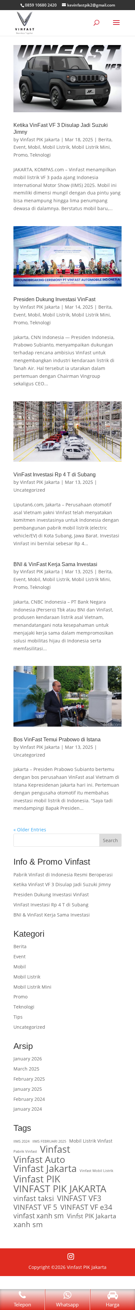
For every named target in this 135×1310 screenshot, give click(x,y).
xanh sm (28, 1224)
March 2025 (26, 1069)
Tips (18, 1017)
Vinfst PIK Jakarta (91, 1216)
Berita (104, 139)
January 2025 (27, 1089)
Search (110, 840)
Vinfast (55, 1149)
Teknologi (40, 155)
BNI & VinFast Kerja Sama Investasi (55, 564)
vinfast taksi (33, 1198)
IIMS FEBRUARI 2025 (49, 1141)
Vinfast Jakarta (45, 1169)
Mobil (34, 147)
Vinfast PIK (36, 1179)
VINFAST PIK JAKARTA (59, 1189)
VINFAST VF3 (79, 1198)
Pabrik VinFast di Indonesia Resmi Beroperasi (63, 874)
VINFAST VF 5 (35, 1207)
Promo (20, 155)
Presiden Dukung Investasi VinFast (54, 299)
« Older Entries (29, 829)
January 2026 (27, 1059)
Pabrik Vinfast (25, 1151)
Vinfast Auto (39, 1160)
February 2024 (29, 1099)
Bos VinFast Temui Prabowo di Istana (57, 739)
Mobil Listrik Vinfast (90, 1141)
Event (19, 147)
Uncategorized (29, 490)
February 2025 (29, 1079)
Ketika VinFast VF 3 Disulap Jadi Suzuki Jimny (62, 884)
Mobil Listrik (56, 147)
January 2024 (27, 1109)
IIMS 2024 (21, 1141)
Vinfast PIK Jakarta (40, 139)
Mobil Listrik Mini (91, 147)
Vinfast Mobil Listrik (96, 1170)
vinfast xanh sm (38, 1216)
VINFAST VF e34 (86, 1207)
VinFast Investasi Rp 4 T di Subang (54, 474)
